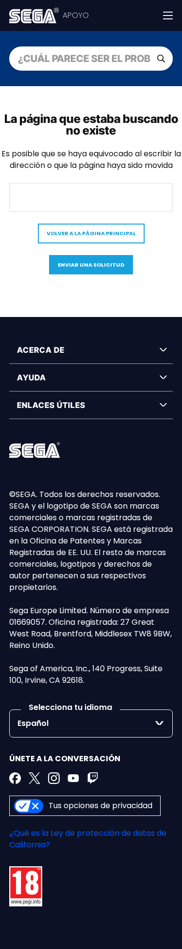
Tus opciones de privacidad (100, 805)
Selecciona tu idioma (70, 707)
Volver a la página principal (91, 233)
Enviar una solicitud (91, 265)
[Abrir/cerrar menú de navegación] (168, 15)
